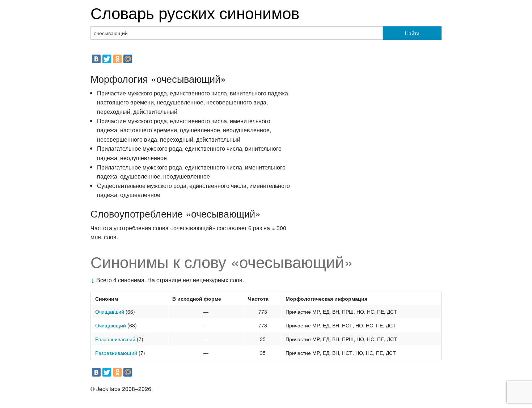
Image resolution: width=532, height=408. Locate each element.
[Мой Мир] (127, 59)
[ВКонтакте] (96, 59)
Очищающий (110, 325)
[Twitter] (106, 59)
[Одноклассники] (117, 59)
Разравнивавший (115, 339)
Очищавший (109, 311)
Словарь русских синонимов (194, 12)
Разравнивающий (116, 352)
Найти (412, 32)
